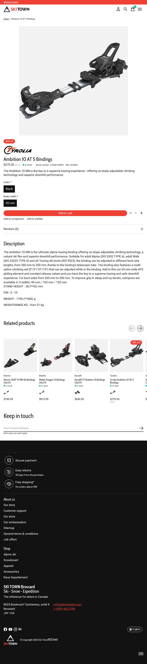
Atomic (7, 375)
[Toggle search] (125, 9)
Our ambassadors (15, 522)
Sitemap (9, 528)
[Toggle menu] (139, 9)
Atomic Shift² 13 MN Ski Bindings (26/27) (19, 381)
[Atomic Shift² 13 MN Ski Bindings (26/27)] (20, 355)
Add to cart (65, 213)
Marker (42, 375)
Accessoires (11, 572)
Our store (9, 516)
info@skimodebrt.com (67, 604)
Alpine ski (10, 554)
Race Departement (16, 577)
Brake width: (11, 196)
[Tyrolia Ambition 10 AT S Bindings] (126, 355)
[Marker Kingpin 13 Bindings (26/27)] (55, 355)
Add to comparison (14, 219)
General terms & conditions (21, 534)
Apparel (8, 566)
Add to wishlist (35, 219)
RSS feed (53, 639)
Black (9, 189)
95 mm (10, 203)
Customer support (15, 511)
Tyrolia (113, 375)
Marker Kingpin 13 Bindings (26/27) (52, 381)
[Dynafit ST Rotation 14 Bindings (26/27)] (91, 355)
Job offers (10, 539)
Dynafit (78, 375)
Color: (8, 182)
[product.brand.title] (73, 150)
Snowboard (11, 560)
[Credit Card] (140, 654)
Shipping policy (11, 2)
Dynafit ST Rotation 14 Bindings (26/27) (90, 381)
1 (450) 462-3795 (64, 609)
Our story (9, 505)
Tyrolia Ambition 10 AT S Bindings (122, 381)
